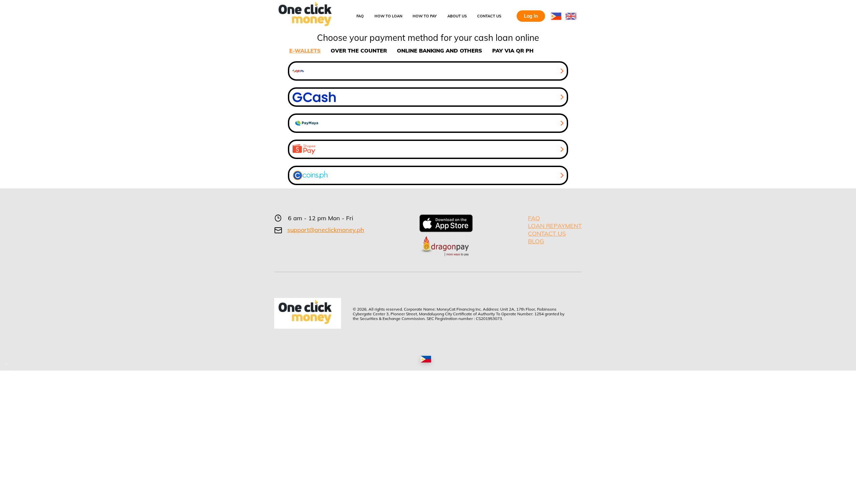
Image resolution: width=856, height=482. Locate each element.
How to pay (425, 16)
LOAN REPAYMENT (555, 226)
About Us (457, 16)
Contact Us (489, 16)
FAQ (360, 16)
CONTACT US (547, 233)
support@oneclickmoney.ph (325, 230)
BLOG (536, 241)
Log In (531, 16)
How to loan (388, 16)
